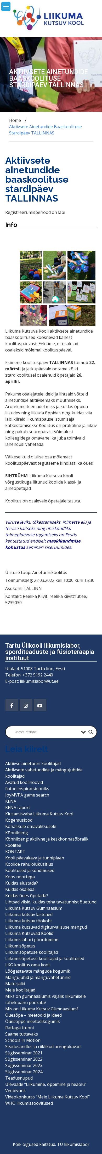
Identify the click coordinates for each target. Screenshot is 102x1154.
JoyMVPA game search (27, 795)
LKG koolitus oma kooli (27, 965)
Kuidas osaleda (20, 889)
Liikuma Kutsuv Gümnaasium (33, 908)
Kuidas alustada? (21, 883)
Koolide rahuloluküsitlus (29, 864)
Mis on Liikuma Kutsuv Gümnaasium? (41, 1009)
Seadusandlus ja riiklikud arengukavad (43, 1046)
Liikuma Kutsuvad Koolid (29, 933)
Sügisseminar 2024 (23, 1072)
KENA (10, 801)
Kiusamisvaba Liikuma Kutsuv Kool (39, 814)
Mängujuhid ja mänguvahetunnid (38, 977)
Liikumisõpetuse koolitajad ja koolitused (44, 958)
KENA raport (17, 807)
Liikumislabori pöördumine (31, 939)
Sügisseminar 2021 (23, 1053)
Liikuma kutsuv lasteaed (29, 914)
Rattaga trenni (19, 1028)
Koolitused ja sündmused (29, 870)
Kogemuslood (18, 820)
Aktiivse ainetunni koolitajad (33, 763)
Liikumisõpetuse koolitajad (31, 952)
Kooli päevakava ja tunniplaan (34, 858)
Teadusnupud (19, 1078)
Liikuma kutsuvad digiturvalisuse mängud (46, 927)
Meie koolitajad (20, 990)
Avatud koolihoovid (24, 782)
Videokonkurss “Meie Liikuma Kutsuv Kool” (47, 1097)
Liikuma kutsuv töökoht (28, 921)
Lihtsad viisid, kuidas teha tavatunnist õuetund (51, 902)
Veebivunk (15, 1090)
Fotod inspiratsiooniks (27, 789)
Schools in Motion (23, 1040)
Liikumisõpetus (20, 946)
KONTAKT (15, 851)
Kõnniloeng (16, 833)
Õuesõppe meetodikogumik (32, 1021)
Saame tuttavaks (21, 1034)
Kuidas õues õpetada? (26, 895)
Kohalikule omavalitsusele (30, 826)
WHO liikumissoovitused (29, 1103)
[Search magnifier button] (90, 732)
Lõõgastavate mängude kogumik (37, 971)
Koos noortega (20, 877)
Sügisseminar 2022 (23, 1059)
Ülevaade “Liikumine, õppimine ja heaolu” (45, 1084)
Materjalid (15, 984)
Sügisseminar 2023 (23, 1065)
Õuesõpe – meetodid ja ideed (33, 1015)
